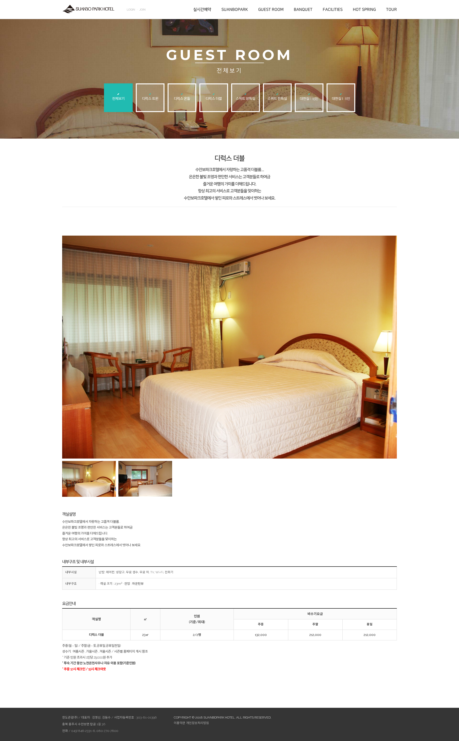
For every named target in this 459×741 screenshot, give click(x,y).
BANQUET (303, 9)
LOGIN (131, 9)
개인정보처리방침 (197, 723)
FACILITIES (333, 9)
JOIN (142, 9)
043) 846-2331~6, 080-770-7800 (94, 731)
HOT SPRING (364, 9)
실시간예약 (202, 9)
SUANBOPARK (234, 9)
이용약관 (179, 723)
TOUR (391, 9)
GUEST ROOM (271, 9)
